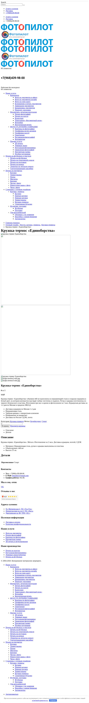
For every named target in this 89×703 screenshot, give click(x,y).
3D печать (19, 143)
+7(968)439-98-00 (12, 13)
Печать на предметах (14, 171)
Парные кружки (21, 196)
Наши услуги (11, 93)
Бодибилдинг (35, 421)
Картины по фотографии (25, 129)
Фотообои (19, 123)
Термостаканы (16, 175)
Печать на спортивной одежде (22, 160)
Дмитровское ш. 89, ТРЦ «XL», (18, 513)
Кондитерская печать (23, 125)
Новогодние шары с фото (20, 185)
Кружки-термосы (22, 202)
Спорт (44, 421)
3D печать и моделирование (17, 542)
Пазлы (12, 177)
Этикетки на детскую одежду (21, 166)
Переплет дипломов (23, 110)
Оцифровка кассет (22, 133)
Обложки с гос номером (24, 215)
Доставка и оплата (13, 522)
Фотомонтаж (20, 139)
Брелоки (13, 181)
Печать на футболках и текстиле (18, 156)
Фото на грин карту (22, 102)
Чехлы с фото (15, 183)
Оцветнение (20, 135)
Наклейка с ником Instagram (26, 217)
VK (2, 487)
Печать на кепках (17, 164)
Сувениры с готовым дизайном (18, 189)
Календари (19, 118)
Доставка (9, 11)
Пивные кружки (21, 198)
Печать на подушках (18, 162)
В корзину (5, 426)
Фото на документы (13, 533)
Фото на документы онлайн (26, 100)
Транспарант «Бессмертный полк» (28, 120)
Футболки (19, 208)
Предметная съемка (22, 152)
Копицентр (14, 95)
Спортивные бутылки (23, 204)
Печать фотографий (22, 114)
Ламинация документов (24, 106)
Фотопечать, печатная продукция (23, 112)
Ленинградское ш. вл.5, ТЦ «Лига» (19, 511)
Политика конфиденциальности (18, 524)
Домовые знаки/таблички (16, 555)
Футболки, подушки (18, 206)
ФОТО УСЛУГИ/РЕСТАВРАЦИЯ (24, 127)
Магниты (14, 179)
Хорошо (53, 700)
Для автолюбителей (18, 212)
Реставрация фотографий (25, 137)
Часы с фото (15, 187)
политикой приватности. (40, 700)
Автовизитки (20, 219)
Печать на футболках (18, 158)
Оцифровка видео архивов (25, 131)
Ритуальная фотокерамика (25, 148)
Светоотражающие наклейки (21, 169)
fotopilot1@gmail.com (20, 476)
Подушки (18, 210)
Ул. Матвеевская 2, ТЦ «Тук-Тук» (19, 509)
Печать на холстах (13, 551)
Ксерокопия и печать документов (28, 104)
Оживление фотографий (24, 150)
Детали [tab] (8, 432)
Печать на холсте (21, 116)
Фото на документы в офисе (26, 97)
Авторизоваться (12, 694)
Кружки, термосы (17, 192)
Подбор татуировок (22, 154)
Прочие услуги (16, 141)
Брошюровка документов (25, 108)
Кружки (13, 173)
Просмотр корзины (17, 426)
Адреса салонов (12, 9)
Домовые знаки (21, 146)
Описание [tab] (10, 430)
